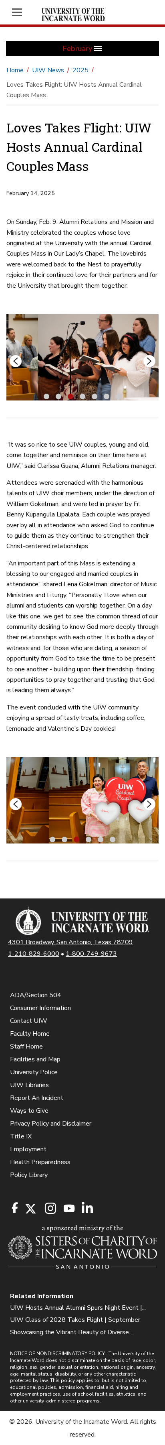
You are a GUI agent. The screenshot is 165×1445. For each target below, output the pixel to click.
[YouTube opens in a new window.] (68, 1208)
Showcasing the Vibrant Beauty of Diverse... (71, 1332)
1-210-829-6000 (33, 953)
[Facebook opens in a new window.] (15, 1208)
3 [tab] (70, 395)
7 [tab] (118, 395)
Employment (28, 1149)
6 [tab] (106, 395)
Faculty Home (30, 1033)
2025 (80, 70)
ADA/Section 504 (35, 995)
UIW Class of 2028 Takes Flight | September (75, 1319)
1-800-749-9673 (91, 953)
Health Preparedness (40, 1162)
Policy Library (29, 1175)
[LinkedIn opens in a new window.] (87, 1209)
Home (15, 70)
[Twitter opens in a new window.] (30, 1209)
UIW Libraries (29, 1085)
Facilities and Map (35, 1059)
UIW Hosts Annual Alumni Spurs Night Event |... (78, 1307)
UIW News (48, 70)
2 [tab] (58, 395)
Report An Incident (36, 1097)
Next (149, 361)
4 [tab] (82, 395)
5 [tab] (94, 395)
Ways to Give (29, 1110)
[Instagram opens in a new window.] (49, 1209)
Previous (16, 361)
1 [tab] (46, 395)
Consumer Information (40, 1008)
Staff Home (26, 1046)
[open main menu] (20, 12)
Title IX (21, 1136)
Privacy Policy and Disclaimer (50, 1123)
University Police (34, 1072)
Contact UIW (28, 1020)
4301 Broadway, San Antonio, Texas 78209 (70, 942)
